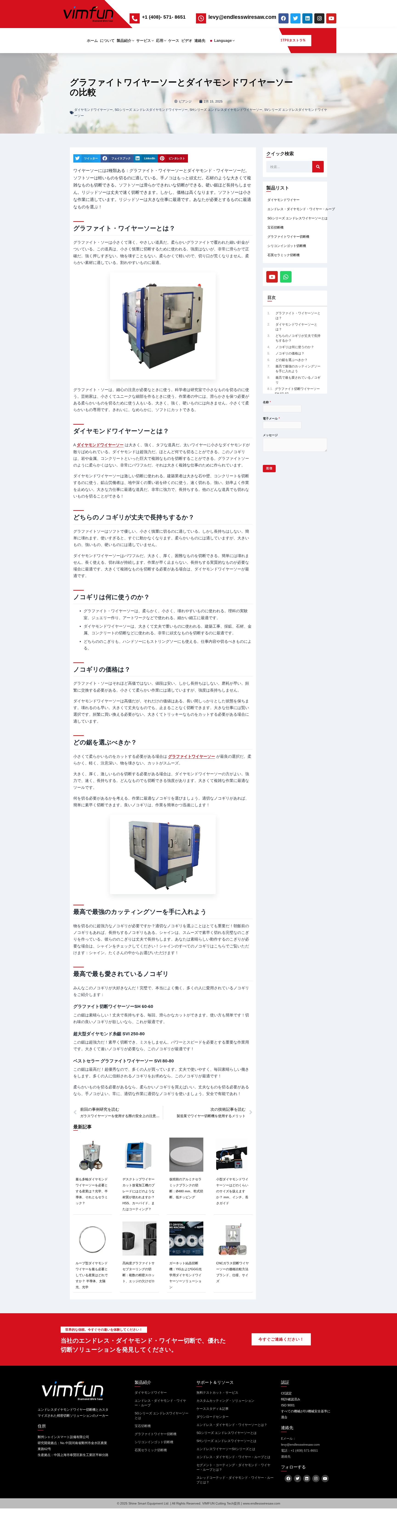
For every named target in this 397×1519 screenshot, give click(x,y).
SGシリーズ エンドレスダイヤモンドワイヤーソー (151, 110)
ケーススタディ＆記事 (212, 1408)
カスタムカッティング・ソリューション (225, 1400)
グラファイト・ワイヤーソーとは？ (297, 315)
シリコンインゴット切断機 (286, 246)
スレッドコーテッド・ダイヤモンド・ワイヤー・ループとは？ (235, 1480)
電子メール (271, 418)
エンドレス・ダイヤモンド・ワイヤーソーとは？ (231, 1425)
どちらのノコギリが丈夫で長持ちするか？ (297, 338)
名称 (267, 402)
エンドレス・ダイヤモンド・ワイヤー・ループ (301, 209)
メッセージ (270, 435)
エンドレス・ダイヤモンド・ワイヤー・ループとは (233, 1457)
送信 (269, 468)
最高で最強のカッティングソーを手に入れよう (297, 368)
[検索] (318, 166)
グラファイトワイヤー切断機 (288, 236)
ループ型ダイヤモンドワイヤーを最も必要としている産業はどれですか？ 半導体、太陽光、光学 (92, 1275)
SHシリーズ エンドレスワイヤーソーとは (226, 1441)
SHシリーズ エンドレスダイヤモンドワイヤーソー (226, 110)
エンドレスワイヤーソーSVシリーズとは (225, 1449)
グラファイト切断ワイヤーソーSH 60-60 (297, 391)
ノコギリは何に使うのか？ (294, 347)
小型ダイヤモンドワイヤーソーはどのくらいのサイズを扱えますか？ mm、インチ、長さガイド (232, 1191)
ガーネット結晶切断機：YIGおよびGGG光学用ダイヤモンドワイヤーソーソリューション (185, 1275)
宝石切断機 (275, 227)
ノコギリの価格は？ (289, 353)
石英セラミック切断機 (283, 255)
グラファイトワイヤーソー (191, 756)
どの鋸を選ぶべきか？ (291, 360)
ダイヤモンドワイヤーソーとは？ (296, 327)
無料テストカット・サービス (217, 1392)
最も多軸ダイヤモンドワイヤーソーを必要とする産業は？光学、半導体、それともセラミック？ (92, 1191)
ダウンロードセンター (212, 1417)
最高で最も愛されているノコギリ (297, 380)
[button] (132, 41)
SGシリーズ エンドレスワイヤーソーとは (297, 218)
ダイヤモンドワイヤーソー (93, 110)
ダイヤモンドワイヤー (283, 200)
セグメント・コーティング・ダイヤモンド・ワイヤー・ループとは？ (233, 1467)
